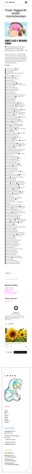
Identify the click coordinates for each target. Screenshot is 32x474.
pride (15, 139)
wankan (24, 109)
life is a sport (21, 143)
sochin (21, 222)
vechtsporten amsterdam (12, 169)
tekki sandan (9, 235)
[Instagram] (5, 375)
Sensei (6, 419)
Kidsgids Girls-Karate (9, 289)
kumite (7, 50)
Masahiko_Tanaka (10, 96)
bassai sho (9, 165)
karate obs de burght (11, 180)
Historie (7, 420)
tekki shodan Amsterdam (12, 153)
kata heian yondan (18, 165)
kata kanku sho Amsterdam (13, 194)
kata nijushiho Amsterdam (12, 116)
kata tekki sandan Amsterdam (13, 160)
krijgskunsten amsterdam (12, 118)
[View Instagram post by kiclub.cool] (25, 340)
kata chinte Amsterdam (12, 253)
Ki (6, 47)
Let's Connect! (10, 428)
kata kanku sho (10, 172)
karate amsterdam (11, 83)
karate (10, 47)
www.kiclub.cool (8, 301)
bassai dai (23, 206)
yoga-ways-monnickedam (12, 209)
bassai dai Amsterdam (11, 77)
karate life (9, 139)
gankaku (13, 182)
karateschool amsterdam (12, 241)
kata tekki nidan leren (21, 219)
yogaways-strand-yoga (12, 225)
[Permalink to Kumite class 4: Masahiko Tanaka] (16, 36)
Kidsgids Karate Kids (9, 287)
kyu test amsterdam (11, 238)
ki (20, 163)
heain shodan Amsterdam (12, 243)
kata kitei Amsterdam (11, 147)
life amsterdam (10, 71)
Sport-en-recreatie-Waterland (13, 216)
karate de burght (10, 128)
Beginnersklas (8, 290)
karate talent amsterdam (19, 207)
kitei (21, 119)
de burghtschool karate (12, 174)
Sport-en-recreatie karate (12, 144)
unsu (18, 68)
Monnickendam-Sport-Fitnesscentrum (15, 181)
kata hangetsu (10, 84)
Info (6, 414)
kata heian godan (10, 200)
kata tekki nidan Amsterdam (13, 127)
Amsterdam (21, 47)
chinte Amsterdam (11, 131)
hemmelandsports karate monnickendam (16, 112)
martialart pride (10, 86)
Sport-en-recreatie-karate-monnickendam (16, 95)
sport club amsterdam (12, 108)
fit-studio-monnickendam (12, 156)
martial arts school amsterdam (14, 256)
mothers (8, 257)
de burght (18, 111)
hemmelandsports (11, 247)
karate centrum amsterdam (13, 89)
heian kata (9, 193)
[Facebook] (7, 375)
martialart (17, 49)
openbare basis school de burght (14, 215)
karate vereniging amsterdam (13, 109)
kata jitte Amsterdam (11, 143)
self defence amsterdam (12, 87)
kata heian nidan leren (21, 84)
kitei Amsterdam (21, 182)
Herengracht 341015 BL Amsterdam (10, 460)
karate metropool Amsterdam (13, 262)
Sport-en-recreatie (21, 128)
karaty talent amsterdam (12, 246)
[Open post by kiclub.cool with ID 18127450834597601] (16, 334)
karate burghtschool (11, 162)
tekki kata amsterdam (19, 114)
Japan (22, 49)
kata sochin (18, 137)
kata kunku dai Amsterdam (12, 213)
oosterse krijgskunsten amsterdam (14, 150)
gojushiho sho (10, 137)
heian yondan (15, 130)
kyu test (8, 203)
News (6, 412)
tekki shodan (9, 146)
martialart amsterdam (12, 81)
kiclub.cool (14, 330)
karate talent (10, 155)
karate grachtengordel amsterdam (15, 124)
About (6, 417)
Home (6, 410)
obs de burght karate (11, 254)
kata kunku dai (18, 235)
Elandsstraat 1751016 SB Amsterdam (10, 456)
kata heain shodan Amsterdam (13, 244)
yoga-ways (22, 174)
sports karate (17, 188)
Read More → (8, 65)
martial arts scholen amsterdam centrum (16, 226)
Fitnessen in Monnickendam (13, 190)
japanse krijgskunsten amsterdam (14, 204)
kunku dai (22, 187)
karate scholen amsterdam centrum (15, 248)
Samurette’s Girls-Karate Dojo (11, 292)
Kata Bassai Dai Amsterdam (12, 231)
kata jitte (9, 121)
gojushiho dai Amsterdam (17, 177)
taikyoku (9, 212)
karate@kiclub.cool (10, 431)
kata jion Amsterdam (11, 99)
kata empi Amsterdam (11, 178)
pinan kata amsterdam (11, 228)
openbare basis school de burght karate (16, 149)
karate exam (23, 116)
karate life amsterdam (18, 121)
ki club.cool (12, 50)
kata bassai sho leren (11, 237)
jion (22, 171)
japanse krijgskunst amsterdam (13, 240)
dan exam (22, 184)
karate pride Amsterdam (12, 122)
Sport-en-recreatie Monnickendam (14, 197)
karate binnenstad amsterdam (13, 185)
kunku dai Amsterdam (11, 115)
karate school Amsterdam (12, 206)
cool (8, 182)
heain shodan (17, 75)
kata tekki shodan (11, 105)
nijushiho (19, 83)
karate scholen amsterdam (13, 191)
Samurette (9, 75)
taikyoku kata (20, 96)
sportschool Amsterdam (12, 187)
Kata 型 (6, 415)
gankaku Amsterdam (17, 257)
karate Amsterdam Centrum (13, 171)
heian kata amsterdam (11, 250)
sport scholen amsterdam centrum (14, 210)
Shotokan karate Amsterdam (13, 152)
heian (8, 177)
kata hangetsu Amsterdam (12, 78)
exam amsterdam (10, 80)
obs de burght (10, 196)
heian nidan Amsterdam (12, 229)
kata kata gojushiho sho (12, 70)
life (15, 224)
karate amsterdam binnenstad (18, 221)
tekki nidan (21, 103)
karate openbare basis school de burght (16, 232)
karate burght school (12, 93)
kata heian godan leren (12, 184)
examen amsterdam (11, 100)
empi (20, 218)
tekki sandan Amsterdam (12, 251)
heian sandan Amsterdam (17, 125)
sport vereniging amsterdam (13, 263)
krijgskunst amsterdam (12, 134)
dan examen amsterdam (12, 168)
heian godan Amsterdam (12, 90)
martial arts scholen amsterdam (14, 175)
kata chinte (9, 188)
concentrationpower (11, 218)
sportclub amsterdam (12, 158)
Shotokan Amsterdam (11, 103)
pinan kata (23, 140)
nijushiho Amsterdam (18, 193)
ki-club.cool (9, 114)
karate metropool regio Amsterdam (15, 106)
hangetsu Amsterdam (11, 97)
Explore (7, 406)
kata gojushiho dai (11, 92)
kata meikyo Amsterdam (12, 133)
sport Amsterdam (10, 68)
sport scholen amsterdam (12, 140)
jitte (18, 199)
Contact (7, 422)
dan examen (22, 133)
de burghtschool (21, 105)
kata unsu (22, 153)
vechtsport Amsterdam (12, 222)
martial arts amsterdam (12, 119)
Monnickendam (9, 49)
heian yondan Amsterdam (12, 159)
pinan (8, 125)
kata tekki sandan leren (12, 260)
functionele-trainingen (12, 163)
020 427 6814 (9, 433)
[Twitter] (12, 375)
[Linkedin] (10, 375)
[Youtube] (14, 375)
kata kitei (9, 207)
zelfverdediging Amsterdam (13, 136)
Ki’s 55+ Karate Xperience (10, 293)
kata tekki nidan (10, 219)
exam (8, 221)
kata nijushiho (10, 111)
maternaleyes (21, 234)
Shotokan (14, 47)
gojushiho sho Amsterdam (19, 212)
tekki (20, 158)
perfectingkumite (10, 199)
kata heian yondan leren (12, 166)
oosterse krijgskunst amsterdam (14, 102)
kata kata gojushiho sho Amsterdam (15, 202)
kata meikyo (9, 224)
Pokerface (23, 144)
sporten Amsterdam (11, 234)
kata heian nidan (18, 146)
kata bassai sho (10, 259)
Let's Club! (8, 450)
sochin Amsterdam (11, 141)
